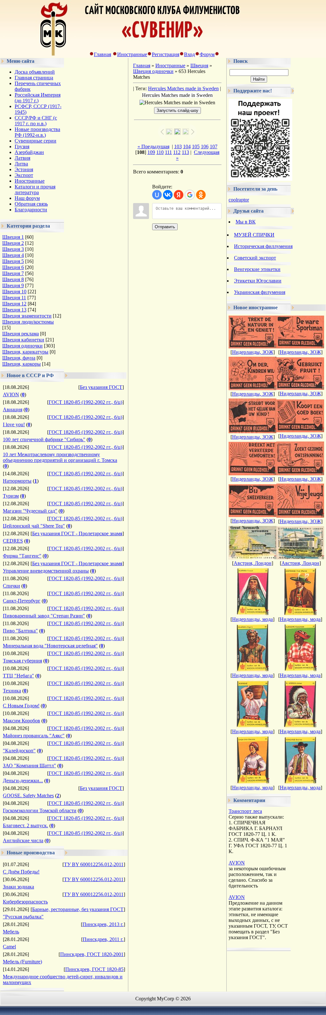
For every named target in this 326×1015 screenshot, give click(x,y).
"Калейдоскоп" (19, 750)
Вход (189, 54)
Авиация (12, 409)
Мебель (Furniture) (22, 961)
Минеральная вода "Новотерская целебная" (50, 645)
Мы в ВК (246, 221)
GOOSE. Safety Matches (28, 795)
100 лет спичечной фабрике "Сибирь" (44, 439)
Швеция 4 (13, 255)
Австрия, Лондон (253, 563)
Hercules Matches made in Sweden (183, 88)
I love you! (14, 424)
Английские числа (23, 840)
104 (187, 146)
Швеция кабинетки (23, 339)
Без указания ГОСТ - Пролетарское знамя (77, 533)
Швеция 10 (14, 291)
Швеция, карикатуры (25, 351)
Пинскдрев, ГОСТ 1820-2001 (92, 954)
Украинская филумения (259, 292)
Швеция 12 (14, 303)
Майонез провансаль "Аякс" (34, 735)
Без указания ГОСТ (101, 387)
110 (160, 152)
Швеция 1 (13, 237)
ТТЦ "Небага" (18, 675)
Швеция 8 (13, 279)
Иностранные (132, 54)
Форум (207, 54)
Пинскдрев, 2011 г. (103, 939)
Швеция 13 (14, 309)
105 (196, 146)
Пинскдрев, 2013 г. (103, 924)
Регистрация (165, 54)
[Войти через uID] (157, 195)
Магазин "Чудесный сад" (30, 511)
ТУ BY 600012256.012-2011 (94, 864)
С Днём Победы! (21, 871)
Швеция (199, 65)
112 (177, 152)
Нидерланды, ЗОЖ (252, 352)
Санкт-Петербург (21, 600)
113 (185, 152)
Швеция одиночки (22, 345)
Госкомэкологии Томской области (39, 810)
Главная (102, 54)
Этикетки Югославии (257, 280)
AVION (11, 394)
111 (168, 152)
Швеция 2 (13, 243)
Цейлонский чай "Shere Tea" (34, 526)
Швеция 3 (13, 249)
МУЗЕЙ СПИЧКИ (254, 234)
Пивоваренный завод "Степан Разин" (44, 615)
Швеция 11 (14, 297)
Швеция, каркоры (21, 364)
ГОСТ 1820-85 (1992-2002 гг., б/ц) (85, 402)
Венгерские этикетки (257, 269)
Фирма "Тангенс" (22, 556)
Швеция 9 (13, 285)
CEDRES (13, 541)
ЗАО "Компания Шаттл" (29, 765)
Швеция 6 (13, 267)
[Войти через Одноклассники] (201, 195)
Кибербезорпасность (25, 901)
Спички (11, 585)
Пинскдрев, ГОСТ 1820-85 (94, 969)
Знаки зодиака (18, 886)
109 (151, 152)
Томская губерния (22, 660)
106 (205, 146)
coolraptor (239, 199)
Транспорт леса (245, 811)
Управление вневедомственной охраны (46, 570)
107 (213, 146)
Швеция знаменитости (27, 315)
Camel (9, 946)
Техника (12, 690)
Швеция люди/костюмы (28, 322)
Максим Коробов (21, 720)
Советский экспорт (255, 257)
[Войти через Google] (190, 195)
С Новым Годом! (21, 705)
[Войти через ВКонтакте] (168, 195)
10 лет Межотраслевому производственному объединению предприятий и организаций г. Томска (60, 457)
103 (178, 146)
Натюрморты (17, 481)
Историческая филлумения (263, 246)
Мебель (11, 931)
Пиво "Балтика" (20, 630)
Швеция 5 (13, 261)
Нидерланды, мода (252, 619)
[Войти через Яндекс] (178, 195)
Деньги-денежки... (23, 780)
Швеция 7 (13, 273)
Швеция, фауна (18, 358)
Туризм (11, 496)
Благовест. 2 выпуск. (25, 825)
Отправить (165, 226)
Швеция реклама (20, 333)
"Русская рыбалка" (23, 916)
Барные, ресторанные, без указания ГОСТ (78, 909)
